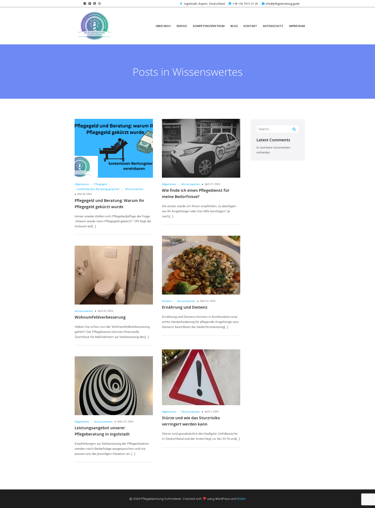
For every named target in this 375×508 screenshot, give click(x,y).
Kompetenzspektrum (209, 26)
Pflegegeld (100, 184)
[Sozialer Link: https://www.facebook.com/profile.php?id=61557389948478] (84, 3)
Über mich (163, 26)
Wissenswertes (134, 189)
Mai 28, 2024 (84, 194)
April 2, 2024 (211, 411)
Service (181, 26)
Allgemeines (82, 184)
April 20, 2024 (105, 311)
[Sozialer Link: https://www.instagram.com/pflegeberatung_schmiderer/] (99, 3)
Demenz (167, 301)
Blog (234, 26)
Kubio (241, 498)
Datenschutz (273, 26)
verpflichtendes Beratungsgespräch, (98, 189)
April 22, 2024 (207, 301)
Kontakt (250, 26)
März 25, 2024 (125, 421)
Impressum (297, 26)
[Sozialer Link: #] (89, 3)
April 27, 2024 (212, 184)
